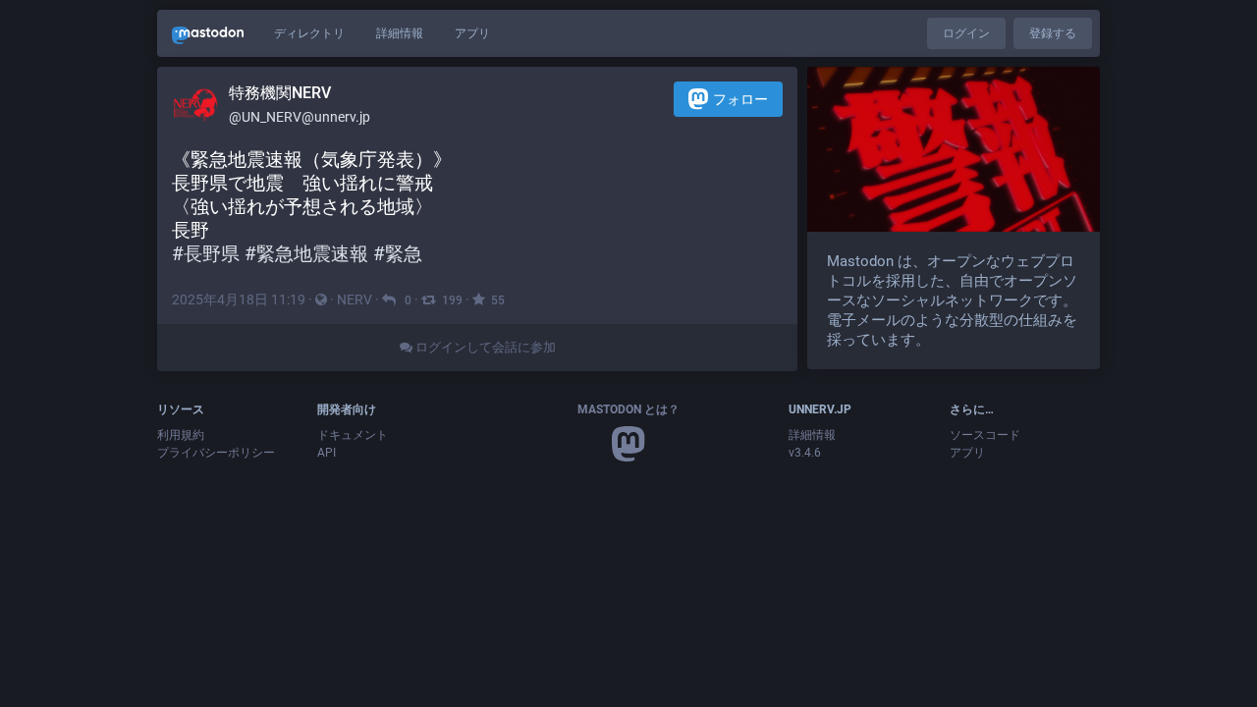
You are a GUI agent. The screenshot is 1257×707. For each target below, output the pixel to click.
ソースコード (985, 435)
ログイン (966, 33)
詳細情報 (399, 33)
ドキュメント (352, 435)
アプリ (472, 33)
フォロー (740, 99)
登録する (1052, 33)
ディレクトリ (309, 33)
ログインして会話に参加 (484, 347)
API (326, 453)
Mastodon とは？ (628, 409)
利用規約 (180, 435)
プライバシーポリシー (216, 453)
